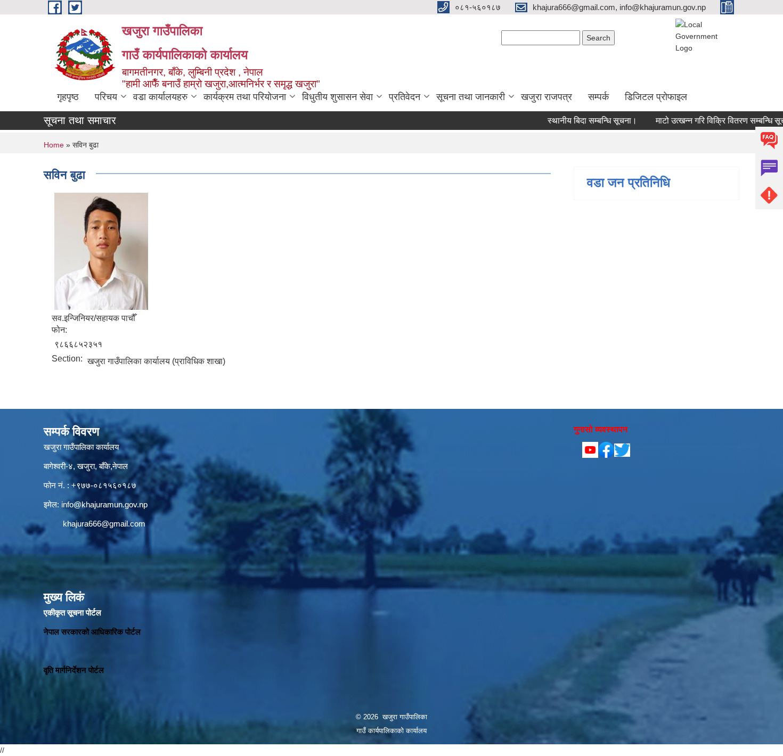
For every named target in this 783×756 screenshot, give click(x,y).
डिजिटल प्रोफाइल (656, 97)
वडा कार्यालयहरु (160, 97)
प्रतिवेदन (404, 97)
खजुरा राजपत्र (546, 97)
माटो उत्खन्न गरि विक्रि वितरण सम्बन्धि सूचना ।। (707, 120)
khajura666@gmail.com (104, 523)
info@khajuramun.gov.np (104, 504)
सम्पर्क (598, 97)
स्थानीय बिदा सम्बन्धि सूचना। (568, 120)
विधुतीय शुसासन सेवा (337, 97)
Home (54, 145)
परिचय (106, 97)
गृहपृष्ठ (68, 97)
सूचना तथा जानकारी (470, 97)
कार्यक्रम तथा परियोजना (244, 97)
